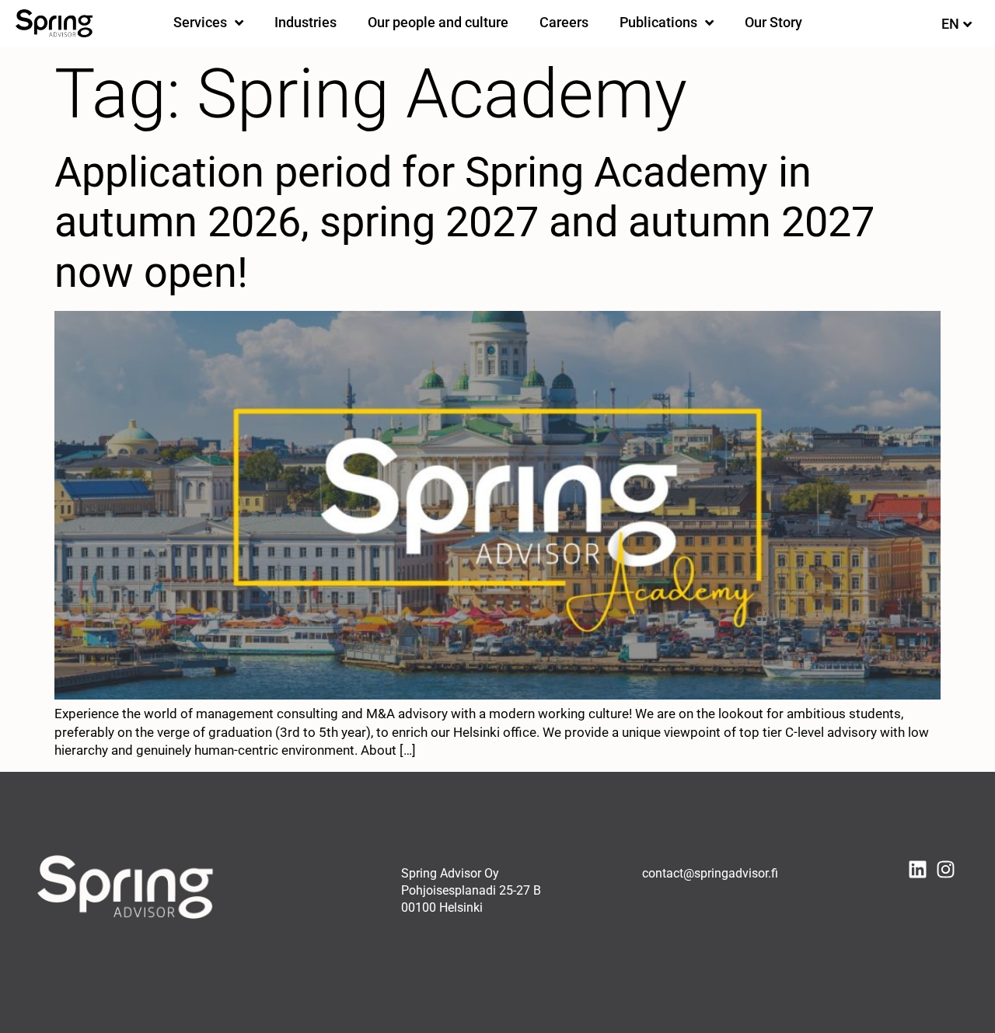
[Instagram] (945, 869)
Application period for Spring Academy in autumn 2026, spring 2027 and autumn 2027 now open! (464, 223)
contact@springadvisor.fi (710, 873)
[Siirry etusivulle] (54, 23)
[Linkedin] (917, 869)
